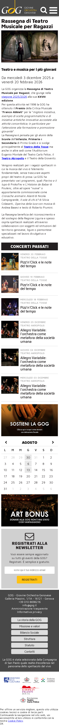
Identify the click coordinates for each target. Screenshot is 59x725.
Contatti (29, 651)
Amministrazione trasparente (29, 608)
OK (1, 723)
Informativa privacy (29, 612)
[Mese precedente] (6, 442)
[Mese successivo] (53, 442)
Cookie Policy (15, 720)
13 (28, 470)
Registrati (29, 579)
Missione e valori (29, 626)
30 (28, 457)
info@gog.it (29, 605)
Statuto (29, 645)
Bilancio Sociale (29, 632)
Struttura (29, 639)
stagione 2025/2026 (14, 96)
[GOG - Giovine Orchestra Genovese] (19, 7)
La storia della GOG (29, 620)
